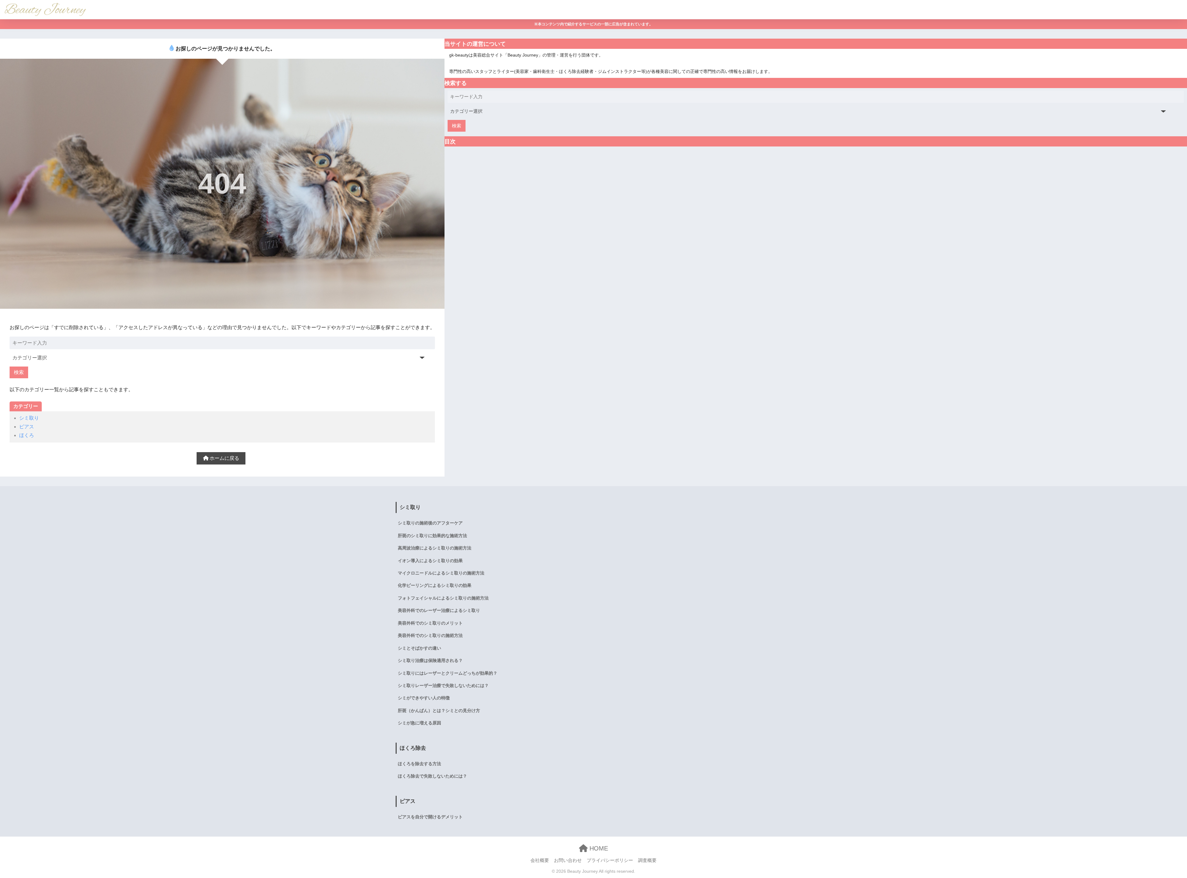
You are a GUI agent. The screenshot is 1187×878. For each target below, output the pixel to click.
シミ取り (29, 418)
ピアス (26, 426)
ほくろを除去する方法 (419, 763)
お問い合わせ (568, 860)
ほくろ (26, 435)
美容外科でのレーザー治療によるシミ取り (439, 610)
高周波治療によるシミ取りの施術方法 (434, 547)
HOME (598, 848)
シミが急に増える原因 (419, 722)
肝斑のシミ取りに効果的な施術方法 (432, 535)
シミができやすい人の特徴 (424, 697)
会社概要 (539, 860)
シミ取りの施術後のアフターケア (430, 522)
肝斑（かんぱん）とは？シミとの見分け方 (439, 710)
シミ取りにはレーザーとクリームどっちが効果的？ (447, 673)
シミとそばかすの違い (419, 648)
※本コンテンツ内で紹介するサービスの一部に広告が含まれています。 (593, 24)
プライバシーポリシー (610, 860)
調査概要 (647, 860)
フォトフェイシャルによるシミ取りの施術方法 (443, 598)
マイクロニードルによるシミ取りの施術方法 (441, 572)
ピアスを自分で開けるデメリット (430, 816)
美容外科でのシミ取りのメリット (430, 623)
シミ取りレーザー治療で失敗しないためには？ (443, 685)
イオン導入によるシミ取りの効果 (430, 560)
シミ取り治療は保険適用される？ (430, 660)
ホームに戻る (223, 458)
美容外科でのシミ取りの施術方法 (430, 635)
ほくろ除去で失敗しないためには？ (432, 776)
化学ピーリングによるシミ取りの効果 (434, 585)
